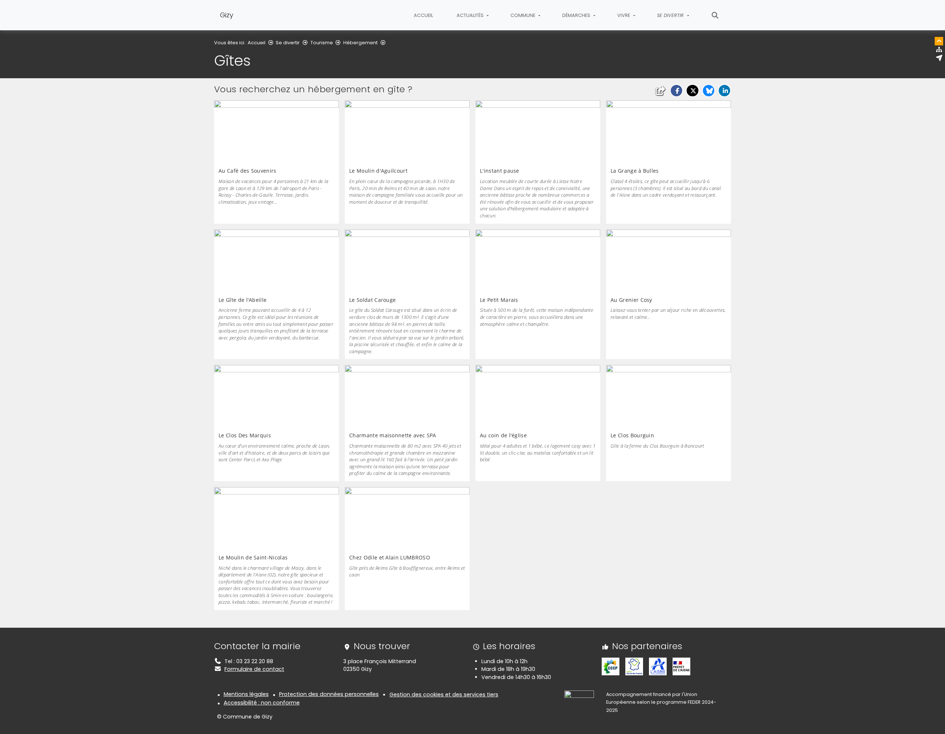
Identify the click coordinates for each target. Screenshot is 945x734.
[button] (676, 90)
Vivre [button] (624, 15)
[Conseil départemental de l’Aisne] (658, 666)
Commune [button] (523, 15)
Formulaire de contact (254, 669)
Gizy (226, 15)
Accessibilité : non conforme (262, 702)
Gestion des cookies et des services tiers (443, 694)
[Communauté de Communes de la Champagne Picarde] (610, 666)
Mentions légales (246, 694)
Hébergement (360, 42)
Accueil (423, 15)
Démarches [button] (576, 15)
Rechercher (715, 15)
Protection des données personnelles (329, 694)
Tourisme (321, 42)
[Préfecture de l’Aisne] (681, 666)
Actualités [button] (471, 15)
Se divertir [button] (671, 15)
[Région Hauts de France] (634, 666)
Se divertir (288, 42)
